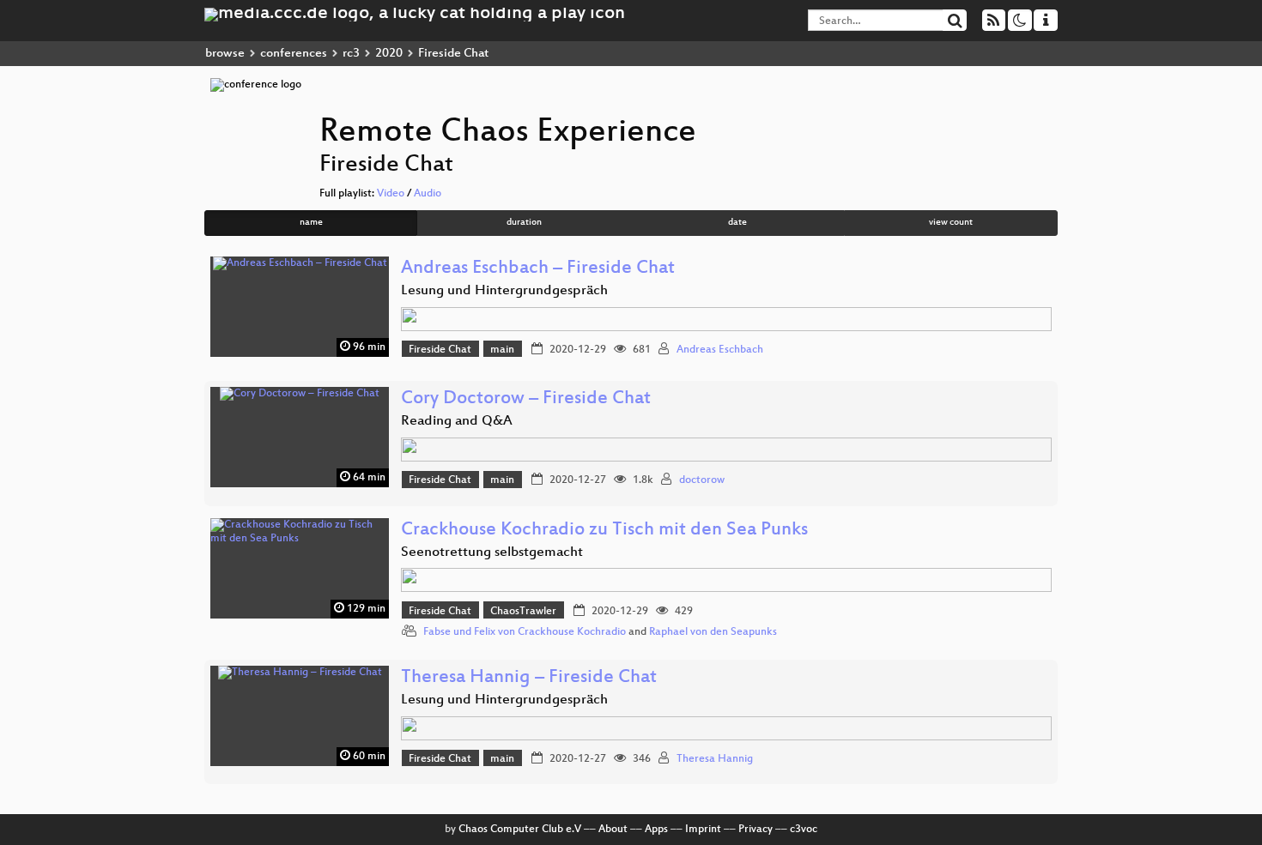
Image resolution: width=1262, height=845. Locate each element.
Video (390, 194)
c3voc (803, 830)
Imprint (703, 830)
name (311, 222)
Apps (656, 830)
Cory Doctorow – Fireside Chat (526, 399)
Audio (427, 194)
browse (225, 53)
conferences (293, 53)
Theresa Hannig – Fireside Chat (529, 678)
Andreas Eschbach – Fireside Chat (538, 269)
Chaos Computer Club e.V (519, 830)
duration (524, 222)
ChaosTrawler (523, 612)
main (502, 350)
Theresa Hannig (715, 759)
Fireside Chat (440, 350)
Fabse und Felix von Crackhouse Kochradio (524, 632)
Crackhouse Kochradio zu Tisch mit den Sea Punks (604, 530)
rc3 (351, 53)
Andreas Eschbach (720, 350)
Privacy (755, 830)
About (613, 830)
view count (951, 222)
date (737, 222)
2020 (389, 53)
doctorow (702, 480)
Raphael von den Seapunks (713, 632)
